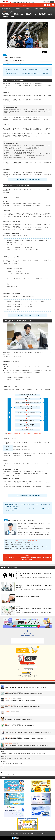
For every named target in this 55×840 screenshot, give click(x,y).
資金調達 (36, 8)
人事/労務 (17, 5)
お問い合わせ (18, 833)
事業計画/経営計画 (4, 8)
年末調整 (21, 763)
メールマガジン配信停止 (40, 833)
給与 (4, 763)
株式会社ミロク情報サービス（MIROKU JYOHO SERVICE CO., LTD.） (24, 540)
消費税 (21, 758)
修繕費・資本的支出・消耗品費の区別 (13, 57)
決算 (10, 758)
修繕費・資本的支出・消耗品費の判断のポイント (15, 63)
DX (17, 774)
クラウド (8, 774)
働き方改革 (12, 763)
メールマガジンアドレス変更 (28, 833)
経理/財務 (10, 5)
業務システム (3, 774)
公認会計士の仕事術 (27, 758)
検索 (52, 1)
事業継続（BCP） (18, 8)
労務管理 (16, 763)
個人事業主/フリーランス (28, 8)
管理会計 (6, 758)
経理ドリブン (6, 1)
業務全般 (24, 5)
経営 (3, 5)
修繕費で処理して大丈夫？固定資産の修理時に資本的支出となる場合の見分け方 (24, 433)
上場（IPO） (11, 8)
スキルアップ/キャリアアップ (11, 768)
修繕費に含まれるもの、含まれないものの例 (14, 60)
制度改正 (19, 768)
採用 (1, 763)
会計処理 (2, 758)
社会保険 (7, 763)
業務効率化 (3, 768)
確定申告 (47, 8)
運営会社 (12, 833)
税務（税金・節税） (15, 758)
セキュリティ (13, 774)
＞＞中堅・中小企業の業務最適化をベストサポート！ (27, 179)
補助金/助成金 (42, 8)
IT (29, 5)
